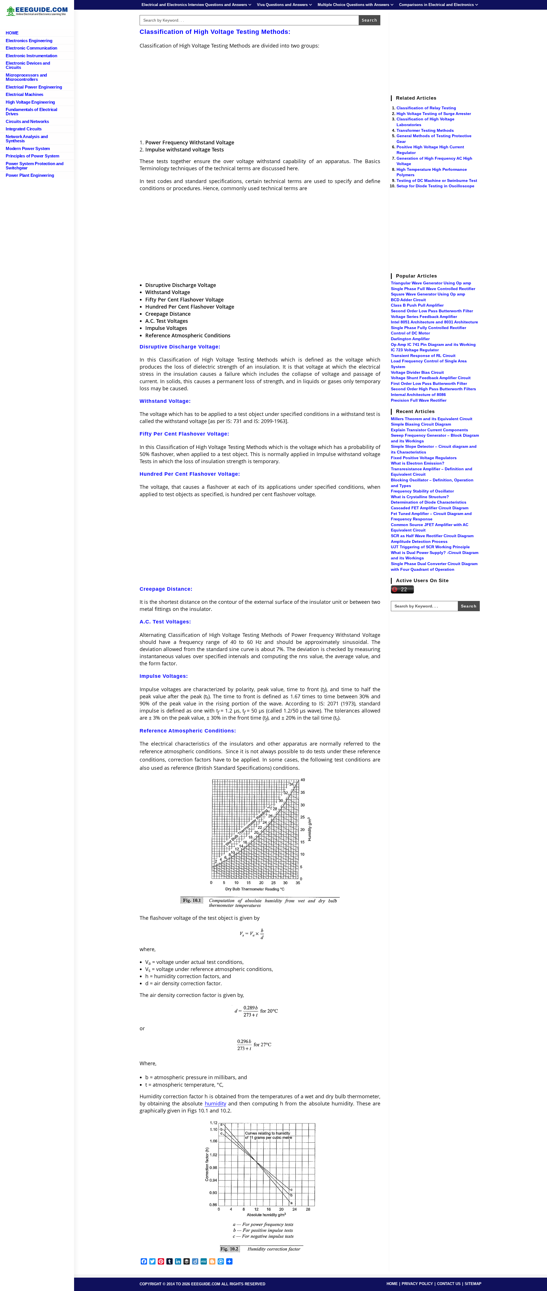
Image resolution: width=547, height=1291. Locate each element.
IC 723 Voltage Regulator (415, 350)
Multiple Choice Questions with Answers (353, 5)
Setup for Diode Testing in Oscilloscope (435, 186)
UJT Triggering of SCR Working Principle (430, 547)
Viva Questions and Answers (282, 5)
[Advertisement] (260, 95)
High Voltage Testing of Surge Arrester (434, 113)
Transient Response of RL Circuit (423, 355)
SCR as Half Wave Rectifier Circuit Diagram (432, 535)
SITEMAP (473, 1284)
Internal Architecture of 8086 (418, 394)
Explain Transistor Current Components (429, 430)
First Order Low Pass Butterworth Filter (429, 383)
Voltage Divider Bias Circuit (417, 372)
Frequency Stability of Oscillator (422, 491)
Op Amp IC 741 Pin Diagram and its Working (433, 344)
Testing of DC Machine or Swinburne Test (437, 180)
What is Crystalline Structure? (420, 496)
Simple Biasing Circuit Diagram (421, 424)
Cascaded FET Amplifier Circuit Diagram (429, 508)
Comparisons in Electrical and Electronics (436, 5)
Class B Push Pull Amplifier (417, 305)
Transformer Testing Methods (425, 130)
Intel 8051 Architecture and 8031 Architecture (434, 322)
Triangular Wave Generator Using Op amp (431, 283)
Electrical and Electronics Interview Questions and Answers (194, 5)
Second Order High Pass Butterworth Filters (433, 389)
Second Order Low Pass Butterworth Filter (432, 311)
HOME (392, 1284)
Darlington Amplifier (410, 338)
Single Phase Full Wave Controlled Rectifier (433, 288)
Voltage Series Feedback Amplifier (424, 316)
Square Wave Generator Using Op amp (428, 294)
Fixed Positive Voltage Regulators (424, 457)
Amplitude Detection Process (419, 541)
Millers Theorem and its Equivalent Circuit (431, 418)
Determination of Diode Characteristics (428, 502)
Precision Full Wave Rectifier (418, 400)
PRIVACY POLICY (417, 1284)
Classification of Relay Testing (426, 108)
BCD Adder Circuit (408, 299)
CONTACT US (449, 1284)
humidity (215, 1103)
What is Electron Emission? (417, 463)
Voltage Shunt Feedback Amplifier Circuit (431, 377)
